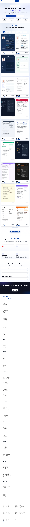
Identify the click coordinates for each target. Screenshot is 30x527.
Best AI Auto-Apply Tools (5, 382)
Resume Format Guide (5, 319)
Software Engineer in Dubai (18, 507)
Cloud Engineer (4, 427)
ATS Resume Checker (5, 476)
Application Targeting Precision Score (7, 475)
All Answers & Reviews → (6, 391)
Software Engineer (5, 422)
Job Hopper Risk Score (5, 469)
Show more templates (15, 228)
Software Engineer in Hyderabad (6, 511)
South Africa (4, 365)
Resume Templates (5, 304)
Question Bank (4, 327)
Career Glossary (5, 328)
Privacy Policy (4, 396)
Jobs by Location (5, 303)
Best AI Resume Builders (5, 383)
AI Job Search (4, 345)
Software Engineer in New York (19, 513)
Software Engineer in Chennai (18, 514)
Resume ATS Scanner (5, 477)
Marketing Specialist (5, 446)
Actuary (4, 434)
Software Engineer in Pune (6, 512)
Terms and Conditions (5, 395)
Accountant (4, 435)
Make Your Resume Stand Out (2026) (7, 377)
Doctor (3, 429)
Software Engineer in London (6, 507)
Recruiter (4, 488)
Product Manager (5, 402)
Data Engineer (4, 494)
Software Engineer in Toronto (6, 506)
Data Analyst (4, 414)
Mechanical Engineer (5, 455)
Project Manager (5, 489)
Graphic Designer (5, 407)
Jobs (3, 302)
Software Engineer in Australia (6, 513)
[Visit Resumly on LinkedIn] (10, 298)
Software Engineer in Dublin (18, 518)
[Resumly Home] (5, 296)
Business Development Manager (6, 486)
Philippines (4, 366)
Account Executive (5, 487)
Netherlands (4, 360)
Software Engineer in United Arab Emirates (20, 512)
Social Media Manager (5, 415)
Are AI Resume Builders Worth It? (6, 389)
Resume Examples (5, 305)
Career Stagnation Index (5, 467)
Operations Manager (5, 496)
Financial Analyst (5, 436)
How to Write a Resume (5, 320)
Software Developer (5, 447)
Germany (4, 358)
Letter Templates (5, 312)
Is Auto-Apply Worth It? (5, 390)
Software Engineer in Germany (18, 505)
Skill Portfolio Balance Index (6, 474)
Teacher (4, 408)
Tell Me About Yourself (5, 372)
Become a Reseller (5, 325)
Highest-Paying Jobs (5, 317)
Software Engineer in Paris (6, 519)
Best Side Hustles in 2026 (6, 378)
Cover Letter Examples (5, 310)
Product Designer (5, 457)
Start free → (15, 290)
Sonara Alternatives (5, 388)
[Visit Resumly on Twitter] (8, 298)
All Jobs (16, 519)
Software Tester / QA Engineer (6, 417)
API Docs (4, 336)
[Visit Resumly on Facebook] (3, 298)
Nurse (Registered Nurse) (6, 409)
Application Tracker (5, 346)
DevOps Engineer (5, 428)
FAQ (3, 333)
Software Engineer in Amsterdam (6, 518)
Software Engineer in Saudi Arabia (19, 511)
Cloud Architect (4, 495)
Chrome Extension (5, 348)
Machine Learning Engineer (6, 426)
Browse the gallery (20, 15)
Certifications (4, 311)
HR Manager (4, 416)
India (3, 357)
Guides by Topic (5, 313)
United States (4, 352)
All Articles (4, 379)
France (3, 359)
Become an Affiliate (5, 326)
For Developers (4, 335)
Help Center (4, 334)
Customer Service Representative (6, 454)
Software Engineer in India (6, 505)
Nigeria (3, 368)
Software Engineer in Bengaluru (6, 514)
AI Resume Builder (5, 340)
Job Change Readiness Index (6, 466)
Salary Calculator (5, 318)
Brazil (3, 367)
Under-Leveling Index (5, 468)
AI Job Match (4, 347)
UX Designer (4, 406)
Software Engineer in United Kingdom (19, 506)
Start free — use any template (11, 15)
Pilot (3, 437)
